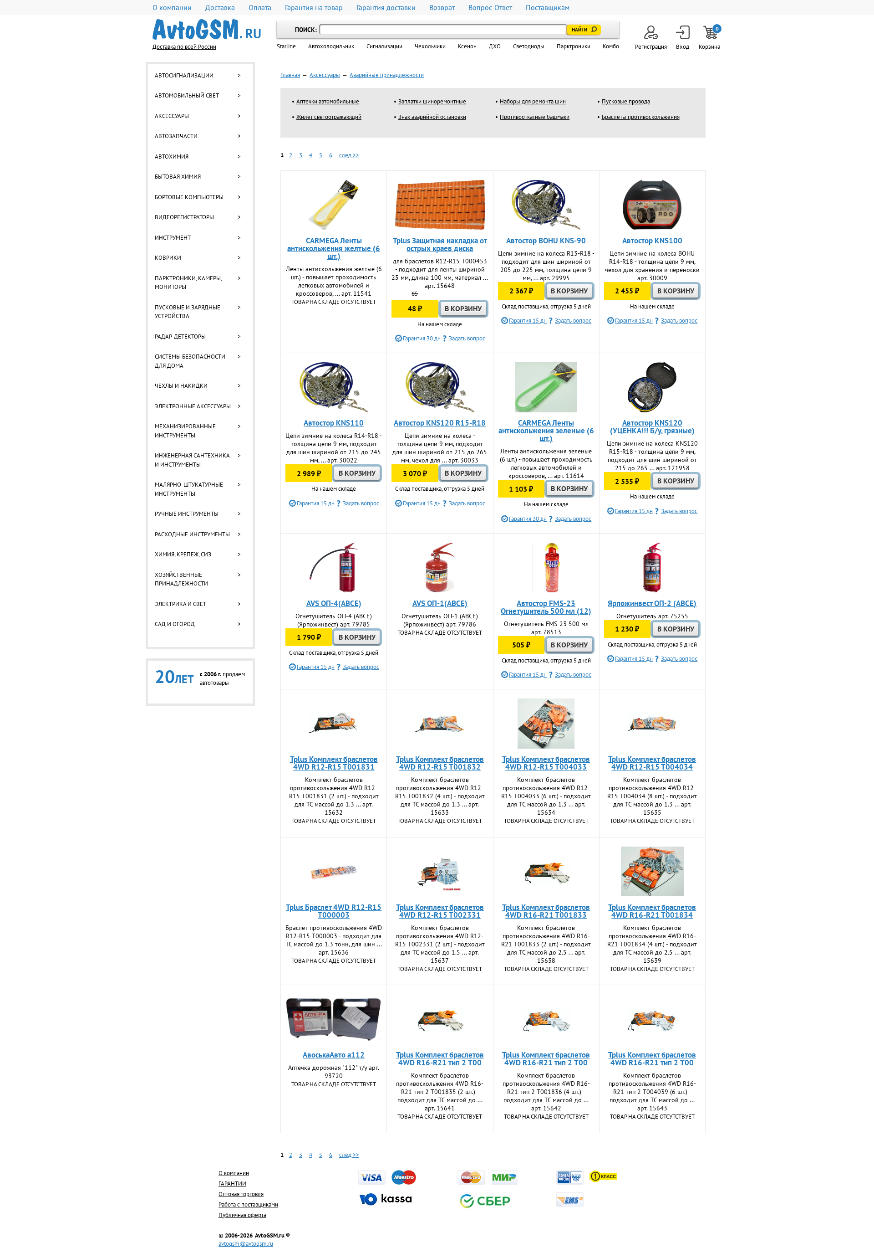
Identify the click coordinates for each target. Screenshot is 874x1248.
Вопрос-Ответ (490, 7)
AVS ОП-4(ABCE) (333, 603)
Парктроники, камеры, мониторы (188, 282)
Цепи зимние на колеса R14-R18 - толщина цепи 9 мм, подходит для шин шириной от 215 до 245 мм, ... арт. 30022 (333, 447)
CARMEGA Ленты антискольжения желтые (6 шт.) (333, 248)
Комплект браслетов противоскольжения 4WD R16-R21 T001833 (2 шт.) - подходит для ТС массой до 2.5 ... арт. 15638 (546, 944)
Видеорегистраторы (184, 217)
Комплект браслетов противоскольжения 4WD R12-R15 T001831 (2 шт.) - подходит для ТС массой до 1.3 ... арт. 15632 (334, 796)
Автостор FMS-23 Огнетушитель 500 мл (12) (546, 607)
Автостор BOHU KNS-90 (546, 241)
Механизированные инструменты (185, 430)
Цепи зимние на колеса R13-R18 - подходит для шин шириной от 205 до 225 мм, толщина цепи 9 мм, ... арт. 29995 (546, 265)
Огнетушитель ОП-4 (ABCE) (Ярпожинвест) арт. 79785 (333, 620)
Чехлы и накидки (181, 386)
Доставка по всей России (184, 47)
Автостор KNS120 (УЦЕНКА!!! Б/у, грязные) (652, 427)
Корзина (710, 38)
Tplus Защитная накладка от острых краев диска (440, 244)
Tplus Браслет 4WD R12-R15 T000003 (333, 911)
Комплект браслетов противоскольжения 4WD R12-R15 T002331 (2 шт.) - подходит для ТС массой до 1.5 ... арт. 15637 (440, 944)
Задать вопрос (467, 338)
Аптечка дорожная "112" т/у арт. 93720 (333, 1071)
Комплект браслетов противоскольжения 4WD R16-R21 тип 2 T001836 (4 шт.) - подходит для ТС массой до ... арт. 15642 (546, 1091)
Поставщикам (547, 7)
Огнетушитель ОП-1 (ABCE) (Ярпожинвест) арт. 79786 (439, 620)
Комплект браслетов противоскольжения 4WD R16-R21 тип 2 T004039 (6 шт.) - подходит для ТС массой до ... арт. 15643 (652, 1091)
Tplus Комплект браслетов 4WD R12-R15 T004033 (546, 763)
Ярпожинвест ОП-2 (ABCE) (652, 603)
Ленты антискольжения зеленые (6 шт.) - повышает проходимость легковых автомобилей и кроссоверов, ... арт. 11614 (546, 463)
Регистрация (651, 47)
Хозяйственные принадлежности (181, 579)
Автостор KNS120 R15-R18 (440, 423)
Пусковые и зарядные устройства (187, 311)
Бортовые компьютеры (189, 197)
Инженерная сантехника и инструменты (192, 460)
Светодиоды (528, 46)
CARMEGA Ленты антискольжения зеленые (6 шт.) (546, 430)
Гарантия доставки (386, 7)
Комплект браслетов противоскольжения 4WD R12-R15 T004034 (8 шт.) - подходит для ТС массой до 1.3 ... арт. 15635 (652, 796)
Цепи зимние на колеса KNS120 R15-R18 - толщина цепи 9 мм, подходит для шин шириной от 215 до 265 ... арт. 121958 (652, 455)
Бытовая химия (178, 176)
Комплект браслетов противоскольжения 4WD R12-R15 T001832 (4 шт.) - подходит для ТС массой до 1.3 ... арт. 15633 (440, 796)
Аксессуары (172, 116)
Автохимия (171, 156)
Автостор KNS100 (652, 241)
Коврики (168, 258)
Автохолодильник (331, 46)
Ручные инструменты (186, 514)
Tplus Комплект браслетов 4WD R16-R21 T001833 (546, 911)
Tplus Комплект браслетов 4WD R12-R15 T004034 (652, 763)
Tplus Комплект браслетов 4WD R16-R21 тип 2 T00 (440, 1059)
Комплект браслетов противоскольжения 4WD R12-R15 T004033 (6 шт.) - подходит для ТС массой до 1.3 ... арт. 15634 (546, 796)
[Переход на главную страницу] (206, 29)
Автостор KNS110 (334, 423)
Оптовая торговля (241, 1194)
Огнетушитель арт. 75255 (652, 616)
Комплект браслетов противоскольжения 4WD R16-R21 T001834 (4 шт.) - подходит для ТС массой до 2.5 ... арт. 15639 (652, 944)
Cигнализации (384, 46)
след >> (349, 155)
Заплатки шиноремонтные (432, 101)
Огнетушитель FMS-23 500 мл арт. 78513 (546, 628)
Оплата (260, 7)
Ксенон (467, 46)
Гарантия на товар (314, 7)
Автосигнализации (184, 75)
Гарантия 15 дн (528, 320)
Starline (286, 46)
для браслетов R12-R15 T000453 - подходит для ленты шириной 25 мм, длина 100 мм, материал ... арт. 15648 (439, 273)
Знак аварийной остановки (432, 117)
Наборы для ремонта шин (533, 101)
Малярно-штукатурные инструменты (189, 489)
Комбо (611, 46)
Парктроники (573, 46)
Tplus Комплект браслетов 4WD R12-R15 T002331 (440, 911)
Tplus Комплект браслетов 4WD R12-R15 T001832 (440, 763)
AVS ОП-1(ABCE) (439, 603)
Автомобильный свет (187, 95)
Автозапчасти (176, 136)
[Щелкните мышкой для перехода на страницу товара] (333, 205)
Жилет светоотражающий (328, 117)
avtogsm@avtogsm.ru (245, 1244)
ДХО (495, 46)
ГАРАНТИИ (232, 1183)
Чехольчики (430, 46)
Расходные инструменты (192, 534)
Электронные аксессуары (193, 406)
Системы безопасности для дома (190, 361)
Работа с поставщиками (248, 1204)
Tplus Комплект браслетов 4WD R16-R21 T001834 (652, 911)
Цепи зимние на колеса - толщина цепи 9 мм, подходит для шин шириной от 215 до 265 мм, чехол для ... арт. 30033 (439, 447)
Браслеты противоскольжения (641, 117)
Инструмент (173, 237)
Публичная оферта (242, 1215)
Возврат (442, 7)
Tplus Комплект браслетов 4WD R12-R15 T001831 (334, 763)
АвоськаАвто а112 (334, 1055)
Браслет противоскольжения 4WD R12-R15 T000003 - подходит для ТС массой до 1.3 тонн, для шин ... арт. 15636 (333, 940)
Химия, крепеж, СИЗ (183, 554)
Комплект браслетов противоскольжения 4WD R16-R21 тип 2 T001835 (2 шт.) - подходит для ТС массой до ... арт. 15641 (439, 1091)
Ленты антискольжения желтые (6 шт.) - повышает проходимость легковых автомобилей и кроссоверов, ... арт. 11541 (334, 281)
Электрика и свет (180, 604)
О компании (172, 7)
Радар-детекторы (180, 336)
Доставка (220, 7)
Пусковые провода (626, 101)
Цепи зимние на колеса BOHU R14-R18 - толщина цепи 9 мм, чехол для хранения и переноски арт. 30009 (652, 265)
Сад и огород (175, 624)
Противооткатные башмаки (534, 117)
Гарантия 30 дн (422, 338)
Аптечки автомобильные (327, 101)
